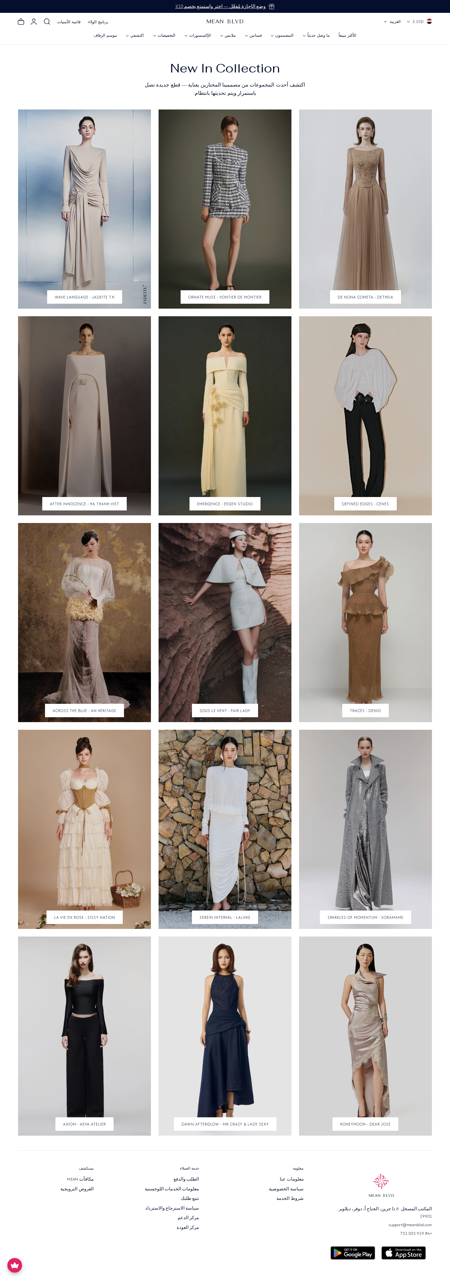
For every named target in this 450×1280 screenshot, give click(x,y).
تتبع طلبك (190, 1198)
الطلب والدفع (186, 1179)
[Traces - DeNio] (365, 622)
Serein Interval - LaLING (225, 917)
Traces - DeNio (365, 711)
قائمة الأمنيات (69, 21)
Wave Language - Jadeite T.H (84, 297)
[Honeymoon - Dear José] (365, 1036)
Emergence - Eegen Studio (225, 504)
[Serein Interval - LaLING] (225, 829)
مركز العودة (188, 1227)
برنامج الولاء (98, 21)
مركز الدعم (188, 1218)
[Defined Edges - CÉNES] (365, 415)
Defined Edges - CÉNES (365, 504)
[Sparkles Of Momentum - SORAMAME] (365, 829)
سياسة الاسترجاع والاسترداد (172, 1208)
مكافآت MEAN (80, 1179)
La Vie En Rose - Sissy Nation (84, 917)
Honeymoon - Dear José (365, 1124)
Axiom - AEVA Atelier (84, 1124)
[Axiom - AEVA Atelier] (84, 1036)
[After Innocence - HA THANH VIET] (84, 415)
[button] (47, 22)
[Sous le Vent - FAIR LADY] (225, 622)
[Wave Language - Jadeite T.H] (84, 209)
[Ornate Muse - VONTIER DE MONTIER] (225, 209)
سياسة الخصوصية (286, 1188)
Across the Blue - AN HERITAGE (84, 711)
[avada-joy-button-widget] (14, 1265)
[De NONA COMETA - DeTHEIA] (365, 209)
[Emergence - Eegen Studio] (225, 415)
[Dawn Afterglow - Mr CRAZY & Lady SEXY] (225, 1036)
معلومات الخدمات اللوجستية (172, 1188)
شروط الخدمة (289, 1198)
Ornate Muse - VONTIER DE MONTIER (225, 297)
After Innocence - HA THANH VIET (84, 504)
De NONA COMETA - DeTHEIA (365, 297)
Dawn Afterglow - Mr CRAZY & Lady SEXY (225, 1124)
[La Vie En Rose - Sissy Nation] (84, 829)
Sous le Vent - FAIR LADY (225, 711)
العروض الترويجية (76, 1188)
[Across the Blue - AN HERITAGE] (84, 622)
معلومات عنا (291, 1179)
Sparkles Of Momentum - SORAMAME (365, 917)
